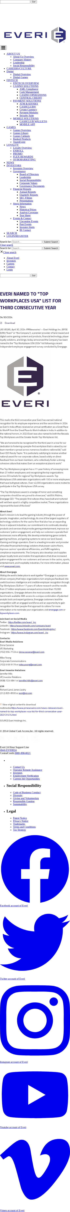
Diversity (17, 795)
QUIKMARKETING (24, 159)
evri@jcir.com (25, 693)
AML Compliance (29, 89)
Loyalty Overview (22, 147)
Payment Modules (29, 112)
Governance (19, 171)
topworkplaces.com (9, 613)
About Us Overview (23, 56)
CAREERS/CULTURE (19, 68)
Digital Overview (22, 74)
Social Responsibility (24, 65)
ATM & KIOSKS (29, 103)
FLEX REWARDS (23, 156)
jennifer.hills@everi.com (31, 680)
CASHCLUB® (28, 106)
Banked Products (22, 139)
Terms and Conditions (24, 827)
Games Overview (22, 130)
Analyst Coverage (29, 212)
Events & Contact (22, 218)
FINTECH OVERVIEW (26, 83)
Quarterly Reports (29, 194)
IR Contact (25, 230)
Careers (10, 263)
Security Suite (27, 115)
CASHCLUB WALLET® (33, 121)
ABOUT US (13, 53)
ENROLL (18, 150)
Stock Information (22, 203)
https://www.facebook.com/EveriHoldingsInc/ (33, 629)
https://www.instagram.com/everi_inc (29, 632)
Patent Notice (20, 818)
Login (10, 269)
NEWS (10, 162)
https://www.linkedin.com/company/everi (30, 625)
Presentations (26, 200)
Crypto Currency (28, 109)
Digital (10, 71)
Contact (10, 266)
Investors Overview (23, 168)
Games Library (20, 133)
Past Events (25, 224)
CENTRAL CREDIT (31, 97)
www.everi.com (12, 566)
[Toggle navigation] (3, 48)
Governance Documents (32, 186)
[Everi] (20, 742)
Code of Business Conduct (27, 792)
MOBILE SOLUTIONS (26, 118)
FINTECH (12, 80)
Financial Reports (22, 189)
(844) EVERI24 (8, 750)
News (23, 206)
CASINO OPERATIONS (33, 95)
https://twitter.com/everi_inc (22, 622)
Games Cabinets (21, 136)
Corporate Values (28, 183)
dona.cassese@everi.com (31, 652)
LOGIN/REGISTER (17, 236)
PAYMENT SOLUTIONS (27, 100)
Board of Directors (29, 174)
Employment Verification (26, 775)
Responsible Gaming (24, 801)
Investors (11, 260)
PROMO (17, 153)
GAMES (11, 127)
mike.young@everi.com (30, 664)
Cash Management (29, 92)
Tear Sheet (25, 215)
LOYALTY (13, 145)
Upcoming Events (29, 221)
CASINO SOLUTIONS (25, 86)
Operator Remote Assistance (27, 770)
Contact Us (19, 767)
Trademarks (19, 824)
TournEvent (19, 142)
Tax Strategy (19, 829)
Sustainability (20, 804)
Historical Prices (28, 209)
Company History (22, 59)
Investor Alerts (27, 227)
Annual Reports (28, 192)
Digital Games (20, 77)
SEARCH (12, 233)
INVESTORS (14, 165)
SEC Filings (26, 197)
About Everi (13, 258)
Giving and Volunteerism (26, 798)
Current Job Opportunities (26, 778)
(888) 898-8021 (22, 753)
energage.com (56, 609)
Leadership (18, 62)
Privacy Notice (20, 821)
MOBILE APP (27, 124)
